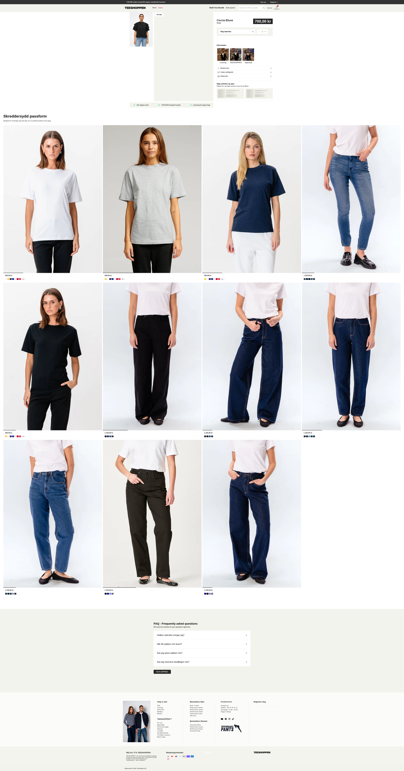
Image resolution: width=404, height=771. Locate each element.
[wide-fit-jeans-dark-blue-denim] (108, 436)
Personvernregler (163, 727)
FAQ (158, 705)
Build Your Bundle (216, 8)
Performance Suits (196, 713)
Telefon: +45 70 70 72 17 (229, 707)
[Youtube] (222, 719)
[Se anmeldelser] (245, 15)
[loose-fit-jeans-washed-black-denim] (113, 594)
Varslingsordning (162, 733)
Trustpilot (208, 752)
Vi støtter (160, 731)
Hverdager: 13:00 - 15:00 (229, 710)
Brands (159, 713)
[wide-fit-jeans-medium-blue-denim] (110, 436)
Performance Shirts (196, 707)
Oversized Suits (195, 731)
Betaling (160, 711)
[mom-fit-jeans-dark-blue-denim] (305, 436)
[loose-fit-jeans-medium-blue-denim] (110, 594)
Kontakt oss (225, 705)
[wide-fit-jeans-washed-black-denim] (113, 436)
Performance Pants (196, 711)
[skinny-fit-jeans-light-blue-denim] (305, 279)
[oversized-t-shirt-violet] (11, 279)
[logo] (135, 8)
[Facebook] (226, 719)
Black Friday (161, 737)
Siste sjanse (230, 8)
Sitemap (160, 729)
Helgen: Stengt (226, 712)
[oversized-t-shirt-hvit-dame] (6, 279)
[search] (264, 8)
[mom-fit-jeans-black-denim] (307, 436)
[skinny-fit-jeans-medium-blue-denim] (312, 279)
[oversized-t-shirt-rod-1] (18, 279)
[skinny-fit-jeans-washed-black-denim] (314, 279)
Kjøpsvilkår (160, 725)
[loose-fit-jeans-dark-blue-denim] (108, 594)
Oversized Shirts (195, 725)
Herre (154, 8)
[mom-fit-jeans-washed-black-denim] (314, 436)
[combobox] (250, 8)
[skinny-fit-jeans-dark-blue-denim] (309, 279)
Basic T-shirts (194, 705)
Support (273, 2)
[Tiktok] (233, 719)
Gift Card (193, 715)
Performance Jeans (196, 709)
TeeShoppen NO (141, 768)
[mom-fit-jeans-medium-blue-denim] (312, 436)
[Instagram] (229, 719)
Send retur (160, 709)
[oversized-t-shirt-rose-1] (15, 279)
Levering (160, 707)
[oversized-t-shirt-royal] (13, 279)
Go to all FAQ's (162, 672)
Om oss (263, 2)
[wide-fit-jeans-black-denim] (106, 436)
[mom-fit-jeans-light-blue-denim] (309, 436)
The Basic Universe (163, 735)
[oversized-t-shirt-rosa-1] (20, 279)
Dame (160, 8)
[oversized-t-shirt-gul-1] (8, 279)
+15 (23, 279)
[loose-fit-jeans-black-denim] (106, 594)
